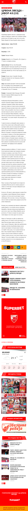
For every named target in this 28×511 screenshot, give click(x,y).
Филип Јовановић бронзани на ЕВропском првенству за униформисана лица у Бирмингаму (17, 468)
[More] (22, 247)
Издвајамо (9, 5)
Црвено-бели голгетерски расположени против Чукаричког (18, 477)
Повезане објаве (8, 267)
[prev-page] (2, 295)
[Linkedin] (18, 247)
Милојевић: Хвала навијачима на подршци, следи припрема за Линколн (21, 258)
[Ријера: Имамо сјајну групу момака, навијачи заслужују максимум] (5, 280)
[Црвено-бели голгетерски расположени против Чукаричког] (5, 477)
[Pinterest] (11, 247)
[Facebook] (5, 247)
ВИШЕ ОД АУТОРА (20, 267)
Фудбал (10, 7)
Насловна (3, 5)
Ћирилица (10, 342)
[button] (2, 2)
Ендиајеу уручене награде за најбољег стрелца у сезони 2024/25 (7, 258)
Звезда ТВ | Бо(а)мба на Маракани (17, 288)
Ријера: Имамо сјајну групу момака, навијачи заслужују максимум (18, 281)
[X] (8, 247)
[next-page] (4, 295)
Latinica (3, 342)
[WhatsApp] (15, 247)
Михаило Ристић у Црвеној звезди (17, 272)
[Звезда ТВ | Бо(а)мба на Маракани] (5, 289)
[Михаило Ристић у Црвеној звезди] (5, 273)
